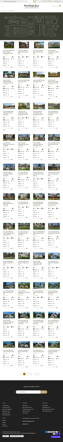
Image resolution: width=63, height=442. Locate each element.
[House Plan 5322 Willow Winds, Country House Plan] (24, 344)
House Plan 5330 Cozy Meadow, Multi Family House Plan (53, 292)
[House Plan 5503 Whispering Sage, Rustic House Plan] (24, 137)
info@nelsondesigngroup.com (10, 1)
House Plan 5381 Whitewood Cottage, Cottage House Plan (37, 263)
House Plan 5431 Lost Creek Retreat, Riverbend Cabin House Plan (53, 203)
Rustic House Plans (11, 10)
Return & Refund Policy (27, 407)
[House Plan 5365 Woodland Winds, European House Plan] (39, 226)
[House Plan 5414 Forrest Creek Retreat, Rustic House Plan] (24, 226)
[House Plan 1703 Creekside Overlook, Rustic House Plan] (54, 167)
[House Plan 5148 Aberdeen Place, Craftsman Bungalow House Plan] (9, 45)
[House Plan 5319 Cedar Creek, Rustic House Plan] (9, 344)
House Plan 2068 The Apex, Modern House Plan (39, 81)
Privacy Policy (25, 413)
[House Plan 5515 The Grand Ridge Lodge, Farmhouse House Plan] (39, 106)
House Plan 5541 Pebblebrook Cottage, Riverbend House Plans (23, 113)
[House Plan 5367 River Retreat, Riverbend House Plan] (54, 256)
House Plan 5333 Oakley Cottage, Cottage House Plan (38, 292)
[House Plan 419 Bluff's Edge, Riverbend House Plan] (24, 45)
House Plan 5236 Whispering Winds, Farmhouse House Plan (8, 81)
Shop (5, 10)
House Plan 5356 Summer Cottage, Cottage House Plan (23, 263)
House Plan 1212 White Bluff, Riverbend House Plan (38, 52)
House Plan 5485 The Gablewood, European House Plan (8, 174)
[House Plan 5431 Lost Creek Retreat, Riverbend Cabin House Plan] (54, 196)
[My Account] (57, 6)
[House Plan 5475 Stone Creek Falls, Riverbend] (24, 167)
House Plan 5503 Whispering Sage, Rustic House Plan (23, 144)
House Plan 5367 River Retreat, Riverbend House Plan (53, 263)
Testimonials (4, 426)
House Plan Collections (7, 409)
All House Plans (5, 405)
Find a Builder (45, 405)
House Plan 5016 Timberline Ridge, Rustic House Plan (53, 52)
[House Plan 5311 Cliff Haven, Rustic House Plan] (39, 344)
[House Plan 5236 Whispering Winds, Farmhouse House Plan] (9, 74)
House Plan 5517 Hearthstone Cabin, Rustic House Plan (8, 144)
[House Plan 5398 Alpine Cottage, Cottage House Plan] (9, 256)
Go (34, 1)
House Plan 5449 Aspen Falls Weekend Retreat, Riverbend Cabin (38, 203)
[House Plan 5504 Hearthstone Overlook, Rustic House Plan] (39, 137)
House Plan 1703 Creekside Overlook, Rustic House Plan (54, 174)
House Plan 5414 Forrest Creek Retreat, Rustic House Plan (23, 233)
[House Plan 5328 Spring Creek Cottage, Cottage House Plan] (39, 315)
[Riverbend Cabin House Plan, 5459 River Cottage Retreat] (39, 167)
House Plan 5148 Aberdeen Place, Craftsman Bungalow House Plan (9, 52)
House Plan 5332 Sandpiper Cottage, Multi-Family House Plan (8, 322)
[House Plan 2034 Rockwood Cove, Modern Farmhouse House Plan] (54, 74)
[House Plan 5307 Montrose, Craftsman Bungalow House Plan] (54, 344)
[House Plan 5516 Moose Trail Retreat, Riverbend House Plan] (54, 106)
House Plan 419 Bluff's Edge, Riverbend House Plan (23, 52)
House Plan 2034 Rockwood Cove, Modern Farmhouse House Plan (53, 81)
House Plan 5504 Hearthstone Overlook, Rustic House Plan (38, 144)
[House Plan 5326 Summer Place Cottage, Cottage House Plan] (54, 315)
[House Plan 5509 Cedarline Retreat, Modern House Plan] (54, 137)
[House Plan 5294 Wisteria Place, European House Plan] (9, 285)
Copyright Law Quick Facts (27, 409)
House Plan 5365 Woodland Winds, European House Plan (39, 233)
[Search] (55, 6)
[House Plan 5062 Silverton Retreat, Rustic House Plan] (54, 226)
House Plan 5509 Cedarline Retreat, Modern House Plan (54, 144)
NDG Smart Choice (26, 411)
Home (3, 10)
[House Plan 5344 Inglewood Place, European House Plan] (24, 285)
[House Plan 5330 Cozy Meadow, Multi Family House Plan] (54, 285)
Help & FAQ (24, 405)
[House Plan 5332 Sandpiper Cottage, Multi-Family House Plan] (9, 315)
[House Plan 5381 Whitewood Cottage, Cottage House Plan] (39, 256)
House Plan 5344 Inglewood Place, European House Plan (24, 292)
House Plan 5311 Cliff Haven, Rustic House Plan (38, 351)
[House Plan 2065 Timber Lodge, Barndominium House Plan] (9, 106)
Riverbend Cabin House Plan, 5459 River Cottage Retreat (38, 174)
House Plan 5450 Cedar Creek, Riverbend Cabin (23, 203)
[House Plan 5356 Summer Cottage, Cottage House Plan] (24, 256)
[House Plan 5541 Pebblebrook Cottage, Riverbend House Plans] (24, 106)
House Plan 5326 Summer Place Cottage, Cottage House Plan (53, 322)
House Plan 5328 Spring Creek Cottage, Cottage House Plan (38, 322)
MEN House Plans (6, 411)
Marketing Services (46, 407)
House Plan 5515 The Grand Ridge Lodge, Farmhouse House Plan (38, 113)
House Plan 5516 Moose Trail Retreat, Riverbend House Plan (53, 113)
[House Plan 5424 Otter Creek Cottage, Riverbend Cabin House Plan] (9, 226)
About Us (4, 420)
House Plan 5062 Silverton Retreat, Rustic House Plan (54, 232)
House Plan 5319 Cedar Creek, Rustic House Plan (8, 351)
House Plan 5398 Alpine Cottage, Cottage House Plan (8, 263)
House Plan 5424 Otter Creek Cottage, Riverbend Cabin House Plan (8, 233)
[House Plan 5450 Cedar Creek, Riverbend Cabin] (24, 196)
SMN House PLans (6, 414)
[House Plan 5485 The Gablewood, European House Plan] (9, 167)
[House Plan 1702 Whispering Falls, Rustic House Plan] (9, 196)
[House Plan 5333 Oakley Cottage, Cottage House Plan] (39, 285)
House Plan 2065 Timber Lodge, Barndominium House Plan (8, 113)
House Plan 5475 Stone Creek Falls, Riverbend (23, 173)
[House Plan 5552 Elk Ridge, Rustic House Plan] (24, 74)
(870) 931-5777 (57, 1)
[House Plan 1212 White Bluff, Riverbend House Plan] (39, 45)
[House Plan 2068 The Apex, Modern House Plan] (39, 74)
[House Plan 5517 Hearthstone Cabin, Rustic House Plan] (9, 137)
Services (4, 424)
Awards (4, 422)
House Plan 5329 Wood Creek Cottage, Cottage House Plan (23, 322)
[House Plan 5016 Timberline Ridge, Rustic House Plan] (54, 45)
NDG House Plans (6, 413)
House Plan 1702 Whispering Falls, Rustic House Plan (8, 203)
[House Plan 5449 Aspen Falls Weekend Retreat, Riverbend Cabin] (39, 196)
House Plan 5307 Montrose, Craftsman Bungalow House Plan (54, 352)
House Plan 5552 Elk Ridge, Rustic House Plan (24, 81)
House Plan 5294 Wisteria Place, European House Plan (8, 292)
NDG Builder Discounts (47, 411)
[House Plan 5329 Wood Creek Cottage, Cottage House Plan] (24, 315)
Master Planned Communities (48, 409)
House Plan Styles (6, 407)
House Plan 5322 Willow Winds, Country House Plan (23, 352)
